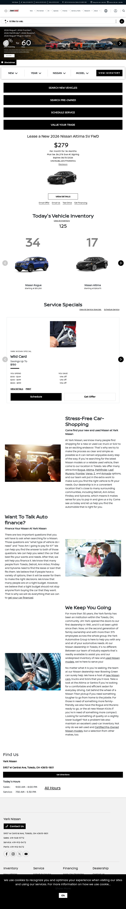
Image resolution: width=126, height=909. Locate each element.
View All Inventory (62, 220)
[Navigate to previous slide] (2, 43)
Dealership (101, 868)
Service (38, 868)
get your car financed (20, 597)
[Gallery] (63, 43)
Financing (70, 868)
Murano (70, 473)
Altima (90, 469)
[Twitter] (19, 854)
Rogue (81, 469)
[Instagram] (13, 854)
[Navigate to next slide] (123, 43)
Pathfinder (101, 469)
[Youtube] (26, 854)
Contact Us (16, 826)
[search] (123, 11)
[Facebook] (7, 854)
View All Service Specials (90, 309)
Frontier (80, 473)
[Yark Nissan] (12, 10)
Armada (106, 473)
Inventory (11, 868)
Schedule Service (111, 309)
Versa (89, 473)
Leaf (110, 469)
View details (63, 196)
